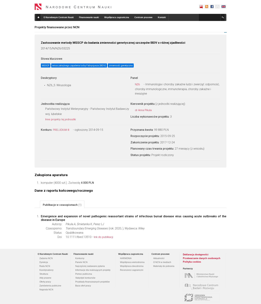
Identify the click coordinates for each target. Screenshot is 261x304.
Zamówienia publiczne (50, 286)
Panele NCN (81, 262)
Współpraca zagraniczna (116, 17)
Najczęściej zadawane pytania (90, 266)
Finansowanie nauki (89, 17)
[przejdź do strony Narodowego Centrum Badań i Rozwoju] (202, 286)
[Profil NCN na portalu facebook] (212, 6)
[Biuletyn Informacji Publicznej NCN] (201, 6)
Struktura (43, 274)
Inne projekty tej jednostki (61, 119)
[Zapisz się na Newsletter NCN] (217, 6)
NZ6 (137, 84)
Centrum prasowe (143, 17)
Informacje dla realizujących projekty (92, 270)
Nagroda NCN (46, 290)
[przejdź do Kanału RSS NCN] (206, 6)
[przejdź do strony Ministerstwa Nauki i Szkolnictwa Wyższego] (202, 275)
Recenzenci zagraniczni (131, 270)
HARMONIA (126, 258)
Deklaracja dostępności (195, 254)
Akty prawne (45, 278)
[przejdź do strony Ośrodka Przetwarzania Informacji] (202, 297)
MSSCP (45, 65)
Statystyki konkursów (85, 278)
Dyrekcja (43, 262)
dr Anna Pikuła (143, 110)
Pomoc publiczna (83, 274)
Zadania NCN (46, 258)
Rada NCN (44, 266)
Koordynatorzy (46, 270)
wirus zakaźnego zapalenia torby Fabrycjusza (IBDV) (79, 65)
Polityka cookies (192, 261)
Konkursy (79, 258)
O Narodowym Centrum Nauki (59, 17)
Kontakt (162, 17)
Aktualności (158, 258)
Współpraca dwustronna (131, 266)
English (223, 6)
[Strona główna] (73, 7)
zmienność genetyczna (121, 65)
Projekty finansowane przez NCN (57, 27)
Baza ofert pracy (83, 286)
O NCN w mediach (162, 262)
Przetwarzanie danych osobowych (201, 258)
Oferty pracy (45, 282)
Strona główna (38, 17)
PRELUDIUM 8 (61, 129)
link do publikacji (103, 237)
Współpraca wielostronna (132, 262)
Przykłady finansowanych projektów (92, 282)
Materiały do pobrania (163, 266)
